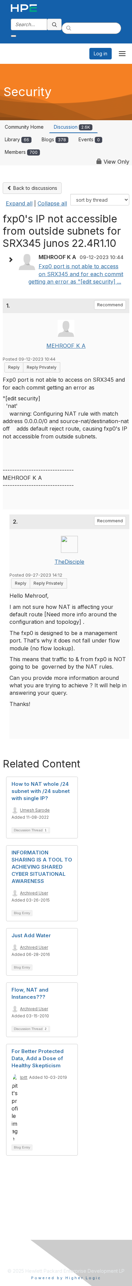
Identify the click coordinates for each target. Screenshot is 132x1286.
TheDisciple (69, 561)
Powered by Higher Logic (66, 1277)
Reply (14, 367)
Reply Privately (42, 367)
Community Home (24, 127)
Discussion (72, 127)
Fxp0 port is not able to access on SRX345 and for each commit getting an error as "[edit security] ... (75, 274)
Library (17, 139)
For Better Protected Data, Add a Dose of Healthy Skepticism (38, 1058)
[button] (12, 260)
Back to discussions (34, 188)
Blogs (54, 139)
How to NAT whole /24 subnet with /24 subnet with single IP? (41, 791)
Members (21, 152)
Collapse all (52, 203)
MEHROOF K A (66, 345)
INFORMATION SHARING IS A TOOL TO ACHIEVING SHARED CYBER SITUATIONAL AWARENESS (42, 866)
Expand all (19, 203)
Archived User (34, 892)
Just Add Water (31, 935)
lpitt (23, 1077)
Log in (100, 53)
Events (89, 139)
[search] (54, 24)
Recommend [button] (110, 304)
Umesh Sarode (35, 810)
